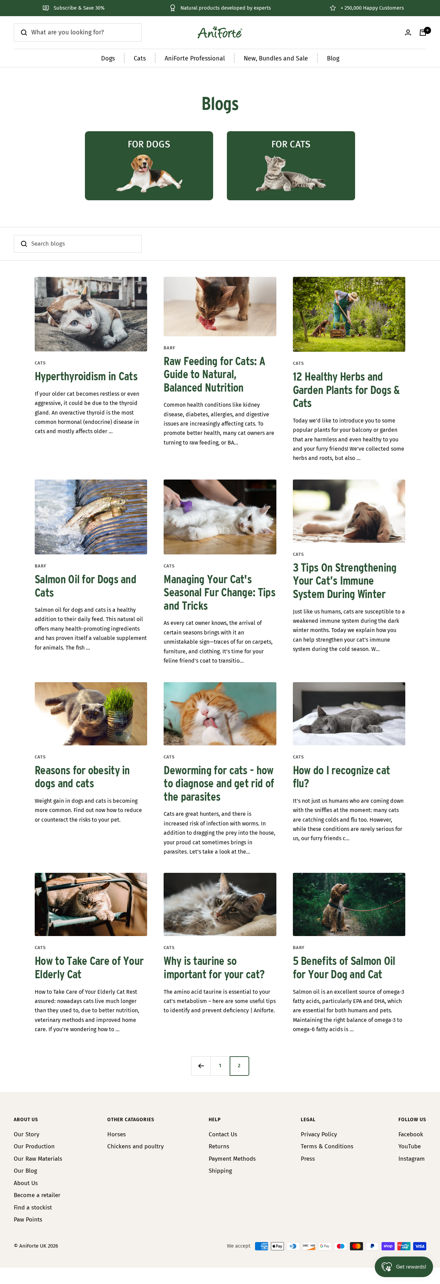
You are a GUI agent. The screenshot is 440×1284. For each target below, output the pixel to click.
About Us (26, 1183)
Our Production (34, 1146)
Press (308, 1158)
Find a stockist (33, 1207)
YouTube (409, 1146)
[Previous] (200, 1065)
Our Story (26, 1134)
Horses (116, 1134)
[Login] (408, 32)
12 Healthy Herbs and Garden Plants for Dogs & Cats (346, 390)
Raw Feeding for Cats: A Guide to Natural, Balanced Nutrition (214, 375)
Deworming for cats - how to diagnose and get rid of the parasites (219, 784)
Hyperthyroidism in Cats (86, 377)
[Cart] (422, 33)
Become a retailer (37, 1195)
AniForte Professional (195, 58)
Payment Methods (232, 1158)
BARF (169, 347)
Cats (140, 58)
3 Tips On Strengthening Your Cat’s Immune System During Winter (345, 581)
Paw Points (28, 1219)
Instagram (411, 1158)
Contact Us (223, 1134)
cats (40, 362)
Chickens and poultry (135, 1146)
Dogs (108, 58)
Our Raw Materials (38, 1158)
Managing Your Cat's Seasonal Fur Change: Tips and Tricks (219, 593)
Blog (333, 58)
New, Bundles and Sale (276, 58)
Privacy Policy (319, 1134)
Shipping (220, 1170)
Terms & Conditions (327, 1146)
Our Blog (25, 1170)
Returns (219, 1146)
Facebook (410, 1134)
